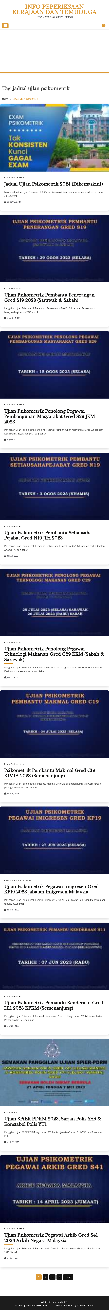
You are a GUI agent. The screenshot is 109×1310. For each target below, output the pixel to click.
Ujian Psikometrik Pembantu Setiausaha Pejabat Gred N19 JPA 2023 (48, 535)
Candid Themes (85, 1305)
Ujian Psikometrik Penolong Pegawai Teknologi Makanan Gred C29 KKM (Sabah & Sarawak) (54, 654)
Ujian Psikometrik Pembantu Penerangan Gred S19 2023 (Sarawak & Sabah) (49, 297)
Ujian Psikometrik (14, 177)
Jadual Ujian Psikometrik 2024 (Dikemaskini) (53, 184)
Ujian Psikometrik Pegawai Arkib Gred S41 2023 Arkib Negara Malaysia (51, 1237)
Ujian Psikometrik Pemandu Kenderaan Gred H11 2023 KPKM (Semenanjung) (53, 1005)
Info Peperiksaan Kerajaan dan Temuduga (54, 9)
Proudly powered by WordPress (32, 1305)
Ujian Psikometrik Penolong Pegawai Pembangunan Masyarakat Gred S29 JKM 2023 (49, 416)
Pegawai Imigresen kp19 (17, 880)
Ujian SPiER (10, 1112)
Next (68, 1277)
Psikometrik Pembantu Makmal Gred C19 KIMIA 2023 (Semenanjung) (49, 773)
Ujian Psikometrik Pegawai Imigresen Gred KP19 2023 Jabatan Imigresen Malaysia (51, 889)
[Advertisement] (54, 51)
